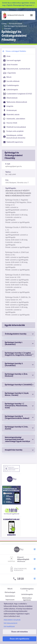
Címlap (4, 23)
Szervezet (7, 28)
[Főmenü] (31, 15)
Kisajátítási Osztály (13, 450)
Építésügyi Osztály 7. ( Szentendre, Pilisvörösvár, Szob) (16, 405)
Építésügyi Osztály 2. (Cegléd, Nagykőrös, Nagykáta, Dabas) (18, 354)
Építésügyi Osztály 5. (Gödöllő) (18, 384)
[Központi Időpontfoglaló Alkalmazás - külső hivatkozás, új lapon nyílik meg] (18, 559)
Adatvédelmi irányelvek (12, 620)
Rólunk (10, 589)
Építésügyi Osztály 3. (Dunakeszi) (14, 364)
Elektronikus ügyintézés (27, 599)
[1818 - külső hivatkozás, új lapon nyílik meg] (18, 579)
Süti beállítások (9, 626)
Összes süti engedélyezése (19, 639)
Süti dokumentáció (10, 623)
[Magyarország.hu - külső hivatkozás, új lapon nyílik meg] (18, 550)
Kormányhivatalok (16, 15)
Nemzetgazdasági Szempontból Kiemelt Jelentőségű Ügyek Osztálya (17, 439)
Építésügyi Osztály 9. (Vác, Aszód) (16, 428)
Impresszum (10, 600)
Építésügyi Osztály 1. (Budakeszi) (14, 343)
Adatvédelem (10, 596)
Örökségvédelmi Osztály (15, 334)
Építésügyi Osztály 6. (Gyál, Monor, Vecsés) (17, 394)
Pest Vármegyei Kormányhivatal (15, 26)
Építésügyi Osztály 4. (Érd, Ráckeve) (16, 375)
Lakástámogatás (27, 594)
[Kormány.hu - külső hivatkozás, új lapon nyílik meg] (18, 569)
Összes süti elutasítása (19, 632)
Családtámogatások (27, 590)
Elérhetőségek (10, 592)
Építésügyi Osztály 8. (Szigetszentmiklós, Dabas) (17, 417)
